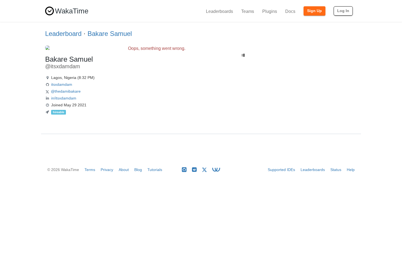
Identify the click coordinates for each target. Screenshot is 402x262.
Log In (343, 10)
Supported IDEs (281, 169)
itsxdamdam (61, 84)
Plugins (269, 11)
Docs (290, 11)
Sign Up (314, 10)
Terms (90, 169)
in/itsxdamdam (63, 98)
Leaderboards (219, 11)
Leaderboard (63, 33)
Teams (247, 11)
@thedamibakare (66, 91)
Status (335, 169)
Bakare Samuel (110, 33)
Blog (138, 169)
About (124, 169)
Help (351, 169)
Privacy (107, 169)
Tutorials (154, 169)
